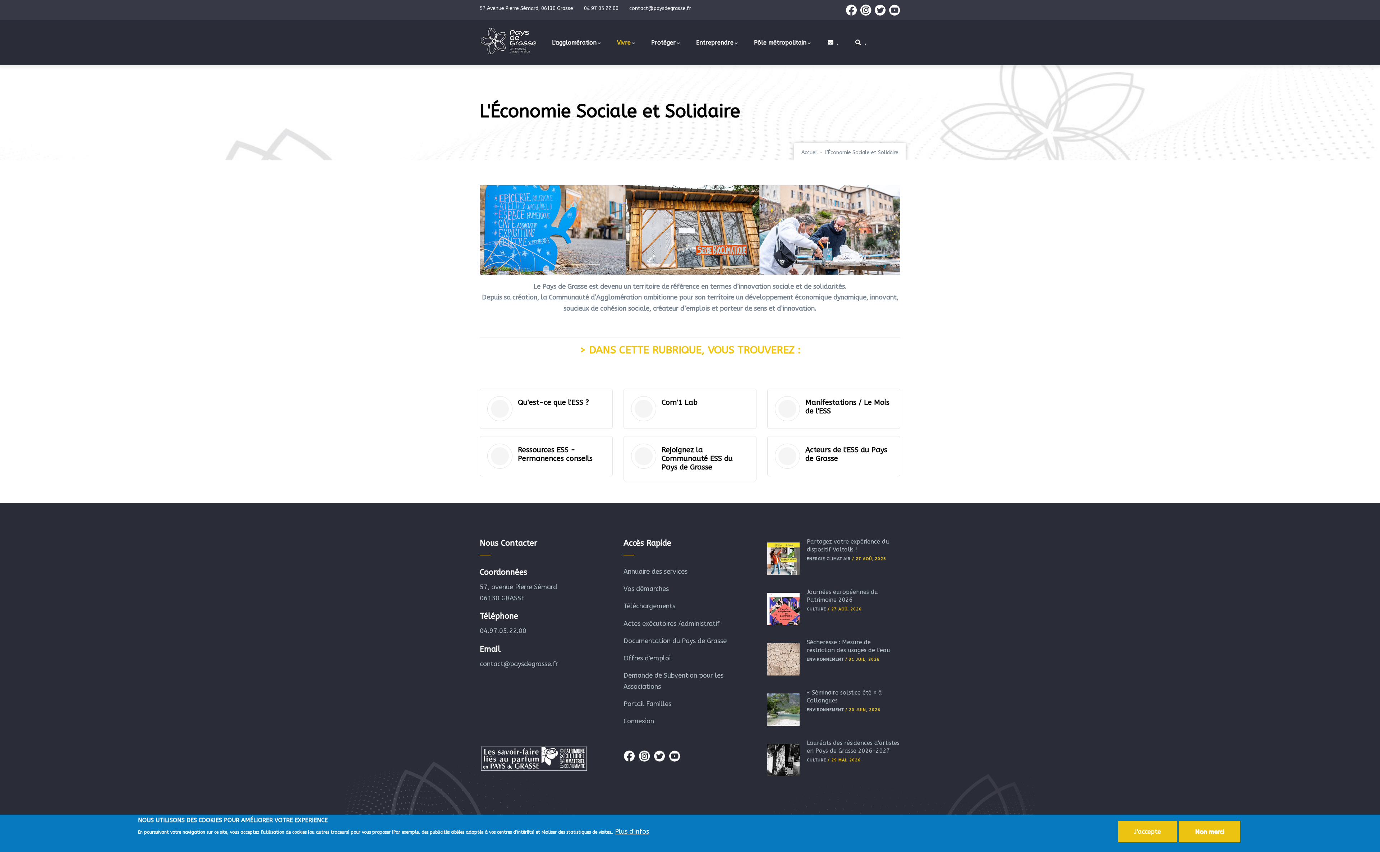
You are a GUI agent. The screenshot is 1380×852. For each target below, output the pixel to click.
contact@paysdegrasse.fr (519, 664)
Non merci (1209, 831)
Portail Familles (647, 704)
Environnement (825, 659)
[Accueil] (508, 41)
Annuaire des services (655, 572)
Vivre (624, 42)
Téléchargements (649, 606)
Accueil (809, 153)
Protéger (663, 42)
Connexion (639, 721)
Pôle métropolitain (780, 42)
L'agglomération (574, 42)
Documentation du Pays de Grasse (675, 641)
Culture (816, 609)
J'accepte (1147, 831)
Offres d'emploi (647, 658)
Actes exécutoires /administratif (672, 624)
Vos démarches (646, 589)
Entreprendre (714, 42)
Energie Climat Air (829, 558)
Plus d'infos (632, 831)
